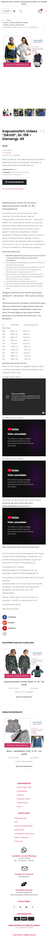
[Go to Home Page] (3, 20)
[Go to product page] (24, 663)
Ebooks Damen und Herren (20, 172)
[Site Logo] (6, 11)
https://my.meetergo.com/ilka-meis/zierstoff (24, 895)
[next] (44, 131)
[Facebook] (14, 907)
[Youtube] (26, 907)
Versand (8, 153)
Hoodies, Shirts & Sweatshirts (12, 175)
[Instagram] (32, 907)
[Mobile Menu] (15, 11)
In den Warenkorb (16, 182)
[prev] (40, 131)
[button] (21, 11)
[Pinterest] (20, 907)
